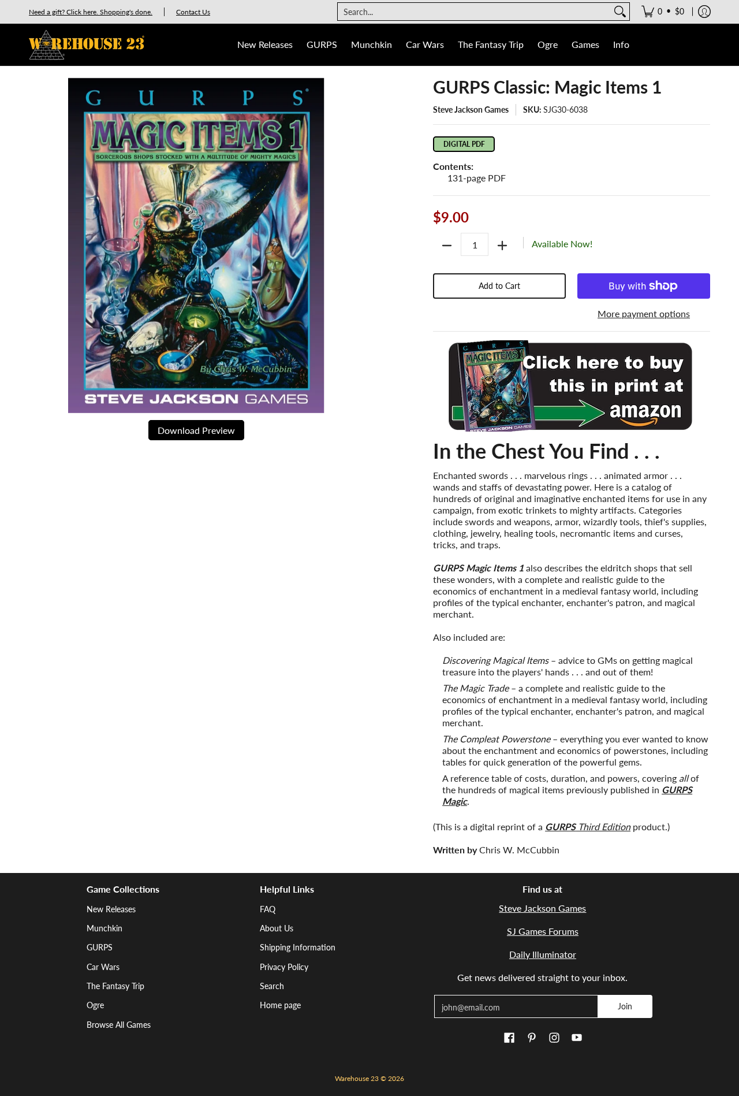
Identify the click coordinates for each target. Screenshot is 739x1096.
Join (625, 1006)
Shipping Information (297, 947)
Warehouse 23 (357, 1078)
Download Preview (196, 430)
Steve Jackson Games (471, 109)
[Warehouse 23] (86, 45)
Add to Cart (499, 286)
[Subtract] (447, 245)
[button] (509, 1038)
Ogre (95, 1005)
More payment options (644, 313)
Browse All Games (119, 1025)
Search (272, 986)
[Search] (620, 11)
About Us (276, 928)
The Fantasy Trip (115, 986)
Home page (280, 1005)
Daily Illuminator (542, 954)
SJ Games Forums (542, 931)
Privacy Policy (284, 967)
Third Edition (587, 826)
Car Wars (103, 967)
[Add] (502, 245)
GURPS (100, 947)
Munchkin (104, 928)
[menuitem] (663, 11)
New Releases (111, 909)
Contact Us (193, 12)
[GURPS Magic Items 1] (571, 386)
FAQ (267, 909)
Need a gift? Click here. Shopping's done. (90, 12)
